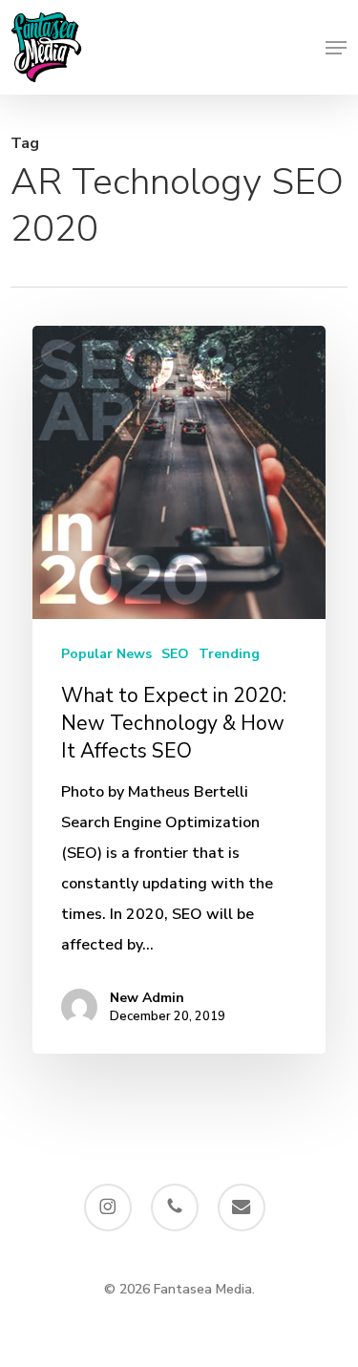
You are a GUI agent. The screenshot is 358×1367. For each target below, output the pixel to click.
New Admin (147, 998)
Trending (229, 654)
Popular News (106, 654)
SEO (175, 654)
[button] (336, 47)
